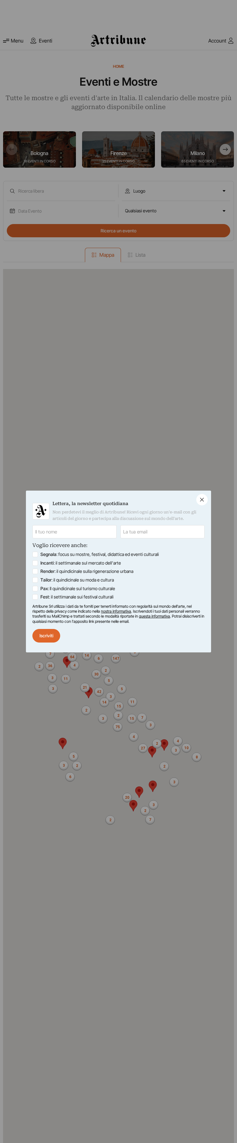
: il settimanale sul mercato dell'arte (80, 562)
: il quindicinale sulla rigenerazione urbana (86, 571)
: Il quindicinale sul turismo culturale (77, 588)
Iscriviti (46, 635)
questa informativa (154, 616)
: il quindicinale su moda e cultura (77, 579)
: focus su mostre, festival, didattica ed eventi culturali (99, 554)
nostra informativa (116, 611)
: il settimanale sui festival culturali (77, 596)
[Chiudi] (202, 499)
